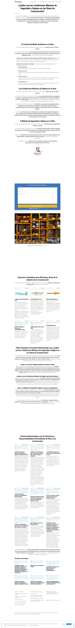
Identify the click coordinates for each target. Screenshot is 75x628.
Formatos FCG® (51, 1)
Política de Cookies (18, 599)
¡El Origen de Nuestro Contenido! (37, 598)
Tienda (56, 1)
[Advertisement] (37, 33)
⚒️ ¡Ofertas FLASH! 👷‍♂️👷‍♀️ (19, 604)
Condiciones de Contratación (36, 591)
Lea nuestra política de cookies (33, 625)
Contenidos (42, 1)
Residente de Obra (25, 444)
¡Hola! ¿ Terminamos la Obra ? (20, 601)
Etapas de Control (33, 1)
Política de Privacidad (43, 208)
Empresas (27, 288)
